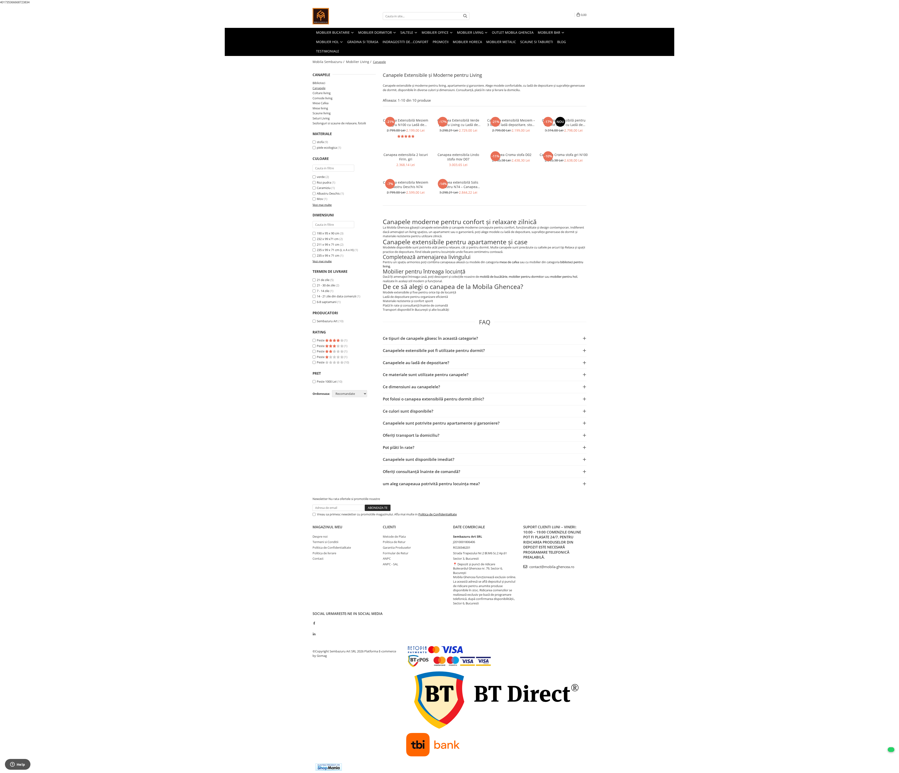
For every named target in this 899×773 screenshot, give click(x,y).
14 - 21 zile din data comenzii (336, 296)
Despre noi (320, 536)
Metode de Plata (394, 536)
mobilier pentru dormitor (526, 276)
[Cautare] (465, 16)
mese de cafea (509, 262)
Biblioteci (319, 83)
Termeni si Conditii (325, 542)
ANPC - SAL (390, 564)
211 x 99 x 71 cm (328, 244)
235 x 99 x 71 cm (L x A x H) (335, 250)
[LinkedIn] (314, 634)
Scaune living (322, 113)
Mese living (320, 108)
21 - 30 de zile (326, 285)
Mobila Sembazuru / (329, 61)
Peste (321, 340)
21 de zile (323, 280)
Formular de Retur (395, 553)
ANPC (387, 558)
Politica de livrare (324, 553)
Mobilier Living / (359, 61)
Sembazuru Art (327, 321)
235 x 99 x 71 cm (328, 255)
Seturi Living (321, 118)
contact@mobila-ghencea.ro (551, 566)
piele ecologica (327, 147)
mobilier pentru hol (563, 276)
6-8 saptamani (326, 302)
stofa (320, 142)
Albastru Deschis (328, 193)
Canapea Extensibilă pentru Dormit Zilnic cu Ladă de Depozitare (564, 122)
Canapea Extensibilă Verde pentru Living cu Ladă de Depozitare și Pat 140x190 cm (458, 122)
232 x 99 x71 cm (328, 239)
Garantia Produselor (397, 547)
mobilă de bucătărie (493, 276)
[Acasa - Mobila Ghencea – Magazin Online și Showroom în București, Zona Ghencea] (336, 16)
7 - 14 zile (323, 291)
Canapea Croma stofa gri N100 (564, 154)
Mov (320, 199)
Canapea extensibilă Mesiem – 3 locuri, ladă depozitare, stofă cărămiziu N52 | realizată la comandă (511, 122)
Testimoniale (327, 51)
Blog (561, 42)
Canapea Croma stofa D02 (511, 154)
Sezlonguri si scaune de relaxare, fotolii (339, 123)
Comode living (322, 98)
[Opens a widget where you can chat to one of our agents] (17, 765)
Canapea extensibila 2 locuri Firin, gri (405, 156)
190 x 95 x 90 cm (328, 233)
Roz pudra (324, 182)
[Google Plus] (314, 628)
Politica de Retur (394, 542)
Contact (318, 558)
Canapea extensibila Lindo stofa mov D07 (458, 156)
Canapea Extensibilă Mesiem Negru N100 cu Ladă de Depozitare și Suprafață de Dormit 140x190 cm (405, 122)
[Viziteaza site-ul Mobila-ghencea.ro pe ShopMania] (329, 767)
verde (321, 177)
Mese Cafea (320, 103)
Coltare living (322, 93)
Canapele (319, 88)
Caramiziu (324, 188)
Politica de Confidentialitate (437, 514)
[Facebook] (314, 623)
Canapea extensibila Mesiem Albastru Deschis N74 (405, 184)
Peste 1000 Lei (326, 381)
